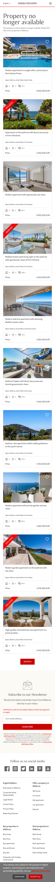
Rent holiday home (40, 852)
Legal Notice (8, 799)
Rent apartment (39, 843)
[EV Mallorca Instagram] (15, 768)
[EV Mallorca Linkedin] (31, 768)
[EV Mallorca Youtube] (48, 768)
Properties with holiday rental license (12, 858)
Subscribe (27, 726)
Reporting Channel (10, 813)
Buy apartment (9, 843)
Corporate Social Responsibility (9, 793)
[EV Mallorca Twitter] (23, 768)
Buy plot (6, 852)
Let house (36, 795)
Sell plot (36, 809)
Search (27, 661)
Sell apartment (38, 800)
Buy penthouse (9, 848)
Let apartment (38, 805)
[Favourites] (47, 42)
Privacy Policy (8, 809)
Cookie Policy (8, 804)
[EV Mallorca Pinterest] (39, 768)
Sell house (36, 791)
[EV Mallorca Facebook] (7, 768)
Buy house (7, 834)
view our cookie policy (41, 871)
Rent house (37, 834)
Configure (19, 877)
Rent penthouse (39, 848)
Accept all (35, 877)
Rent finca (37, 839)
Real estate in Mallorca (11, 788)
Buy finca (6, 839)
